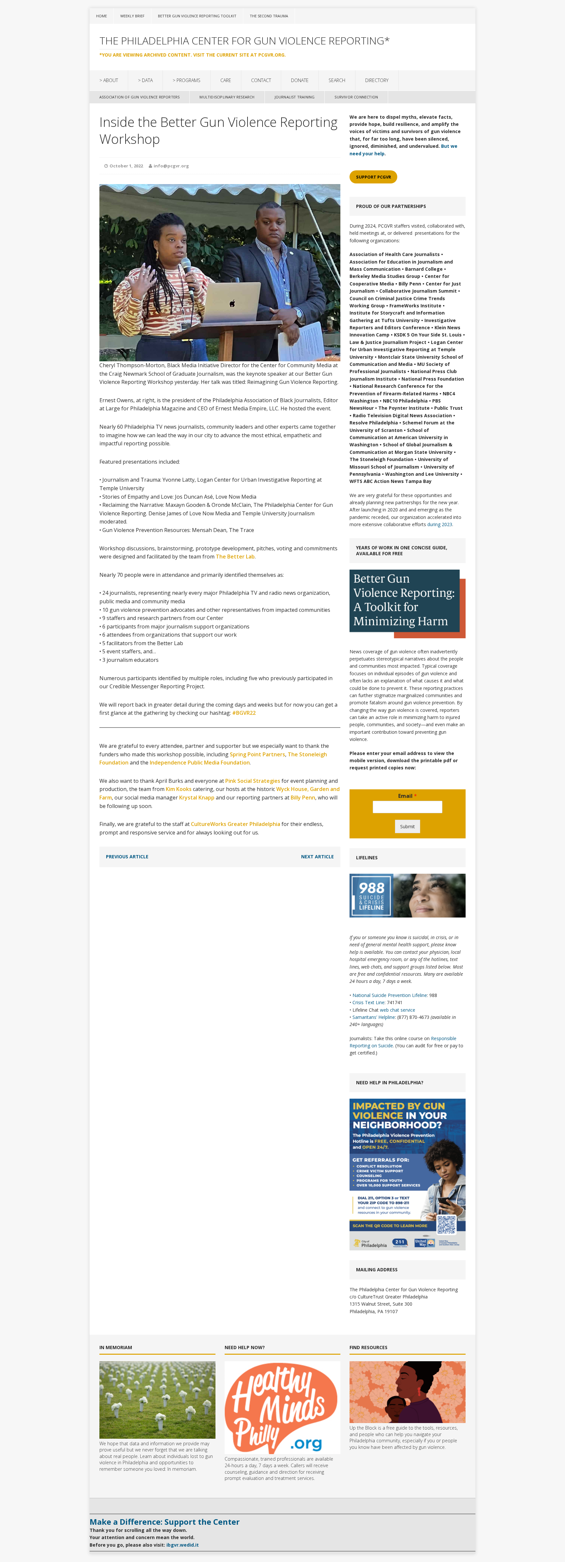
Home (101, 15)
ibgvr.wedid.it (182, 1545)
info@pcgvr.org (171, 166)
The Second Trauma (269, 15)
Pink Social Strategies (252, 780)
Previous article (127, 856)
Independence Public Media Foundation (200, 762)
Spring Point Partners (257, 754)
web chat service (397, 1010)
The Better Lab (235, 556)
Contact (261, 80)
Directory (376, 80)
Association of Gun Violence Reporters (139, 96)
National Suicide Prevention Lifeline (389, 995)
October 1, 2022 (126, 166)
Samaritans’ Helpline (373, 1017)
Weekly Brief (132, 15)
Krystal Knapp (196, 797)
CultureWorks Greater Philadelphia (235, 824)
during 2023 (439, 524)
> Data (145, 80)
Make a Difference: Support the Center (165, 1521)
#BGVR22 (244, 712)
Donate (300, 80)
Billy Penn (303, 797)
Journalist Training (295, 96)
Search (337, 80)
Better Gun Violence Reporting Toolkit (197, 15)
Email (407, 796)
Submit (407, 826)
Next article (317, 856)
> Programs (186, 80)
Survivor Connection (356, 96)
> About (108, 80)
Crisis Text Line (368, 1002)
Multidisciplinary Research (226, 96)
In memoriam (181, 1469)
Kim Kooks (179, 789)
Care (225, 80)
